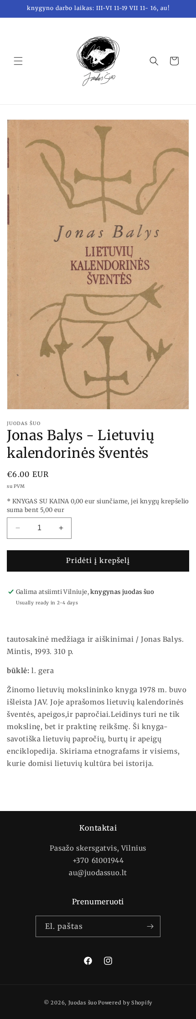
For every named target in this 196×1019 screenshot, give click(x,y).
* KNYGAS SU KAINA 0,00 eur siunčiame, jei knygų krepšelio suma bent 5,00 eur (98, 505)
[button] (18, 61)
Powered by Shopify (125, 1002)
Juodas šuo (82, 1002)
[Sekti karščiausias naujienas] (150, 926)
